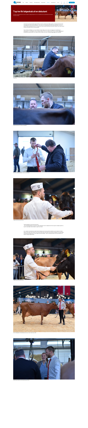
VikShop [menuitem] (27, 2)
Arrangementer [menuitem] (53, 2)
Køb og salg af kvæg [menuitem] (37, 2)
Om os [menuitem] (58, 2)
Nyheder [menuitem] (48, 2)
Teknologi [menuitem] (31, 2)
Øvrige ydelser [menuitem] (43, 2)
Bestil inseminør (71, 2)
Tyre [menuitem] (23, 2)
